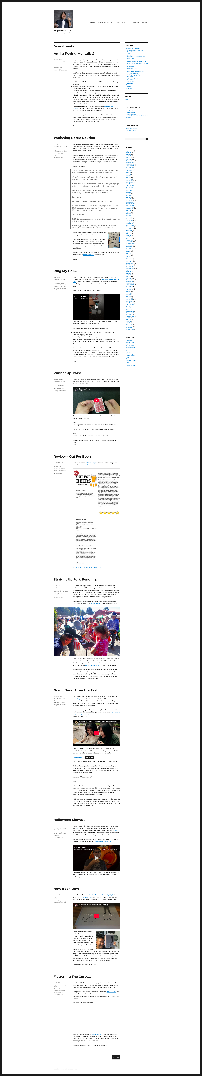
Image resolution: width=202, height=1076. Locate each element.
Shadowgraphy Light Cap (133, 75)
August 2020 (129, 270)
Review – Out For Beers (73, 456)
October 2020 (129, 266)
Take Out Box (130, 80)
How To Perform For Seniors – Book (136, 61)
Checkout (135, 22)
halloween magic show (60, 832)
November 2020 (130, 265)
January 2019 (129, 301)
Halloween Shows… (69, 820)
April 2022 (128, 237)
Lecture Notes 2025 (132, 68)
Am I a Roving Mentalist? (74, 53)
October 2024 (129, 187)
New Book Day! (66, 889)
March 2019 (129, 298)
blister (55, 700)
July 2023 (128, 212)
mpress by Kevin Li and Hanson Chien (60, 702)
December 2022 (130, 223)
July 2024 (128, 192)
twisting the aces (58, 390)
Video (55, 281)
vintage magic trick (131, 364)
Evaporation (129, 340)
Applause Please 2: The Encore (135, 50)
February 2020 (129, 279)
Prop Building (129, 354)
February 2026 (129, 160)
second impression (62, 704)
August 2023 (129, 210)
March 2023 (129, 218)
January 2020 (129, 281)
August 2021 (129, 250)
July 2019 (128, 291)
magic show (64, 590)
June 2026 (128, 154)
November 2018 (130, 304)
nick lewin (56, 470)
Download (89, 757)
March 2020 (129, 278)
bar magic (56, 468)
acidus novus (60, 64)
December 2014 (130, 311)
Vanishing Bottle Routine (74, 138)
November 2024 (130, 185)
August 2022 (129, 230)
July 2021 (128, 251)
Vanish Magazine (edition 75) (104, 841)
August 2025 (129, 170)
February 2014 (129, 326)
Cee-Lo (129, 53)
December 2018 (130, 303)
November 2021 (130, 245)
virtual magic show (62, 829)
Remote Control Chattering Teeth (135, 71)
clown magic (57, 283)
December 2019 (130, 283)
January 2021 (129, 261)
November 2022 (130, 225)
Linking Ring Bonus (131, 130)
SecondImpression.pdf (78, 757)
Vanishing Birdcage (131, 114)
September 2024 (130, 189)
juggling (62, 284)
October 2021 (129, 246)
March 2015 (129, 309)
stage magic (57, 153)
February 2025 (129, 180)
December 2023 (130, 203)
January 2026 (129, 162)
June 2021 (128, 253)
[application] (96, 307)
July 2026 (128, 152)
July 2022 (128, 232)
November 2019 (130, 284)
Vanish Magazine (88, 254)
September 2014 (130, 316)
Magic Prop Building (131, 111)
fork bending (57, 590)
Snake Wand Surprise (132, 78)
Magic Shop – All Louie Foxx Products (100, 22)
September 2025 (130, 169)
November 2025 (130, 165)
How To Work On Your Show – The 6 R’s (137, 63)
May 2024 (128, 195)
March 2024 (129, 199)
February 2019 (129, 299)
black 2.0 (56, 988)
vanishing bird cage (131, 360)
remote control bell (60, 288)
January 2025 (129, 182)
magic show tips (58, 61)
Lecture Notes (130, 66)
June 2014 (128, 319)
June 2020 (128, 273)
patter (64, 464)
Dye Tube (129, 55)
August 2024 (129, 190)
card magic (56, 385)
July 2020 (128, 271)
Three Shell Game (130, 112)
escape (55, 284)
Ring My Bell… (65, 271)
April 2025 (128, 177)
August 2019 (129, 289)
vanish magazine (63, 70)
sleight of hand (60, 388)
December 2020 (130, 263)
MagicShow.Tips (63, 30)
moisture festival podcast (132, 349)
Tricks (63, 61)
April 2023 (128, 217)
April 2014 (128, 322)
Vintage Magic (120, 22)
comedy (63, 283)
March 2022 (129, 238)
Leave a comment (58, 73)
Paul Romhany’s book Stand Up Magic (101, 895)
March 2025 (129, 179)
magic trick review (130, 347)
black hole (61, 988)
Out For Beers (89, 465)
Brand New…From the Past (76, 690)
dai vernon (62, 385)
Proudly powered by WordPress (71, 1069)
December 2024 (130, 184)
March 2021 (129, 258)
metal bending (64, 591)
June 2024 (128, 194)
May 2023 (128, 215)
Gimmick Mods (130, 342)
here (77, 828)
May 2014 (128, 321)
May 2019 (128, 294)
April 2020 (128, 276)
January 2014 (129, 327)
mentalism (56, 591)
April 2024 (128, 197)
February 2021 (129, 260)
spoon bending (58, 593)
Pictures (64, 146)
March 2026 (129, 159)
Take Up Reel (130, 81)
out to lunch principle (59, 472)
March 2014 (129, 324)
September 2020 (130, 268)
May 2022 (128, 235)
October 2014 (129, 314)
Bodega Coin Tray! (131, 51)
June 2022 (128, 233)
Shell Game (130, 76)
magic (55, 990)
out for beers (62, 470)
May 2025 (128, 175)
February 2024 (129, 200)
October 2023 (129, 207)
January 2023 (129, 222)
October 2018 (129, 306)
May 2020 (128, 275)
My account (144, 22)
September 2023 (130, 208)
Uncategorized (57, 587)
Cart (129, 22)
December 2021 (130, 243)
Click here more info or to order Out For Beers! (87, 567)
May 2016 (128, 308)
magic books (129, 344)
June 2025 (128, 174)
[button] (96, 307)
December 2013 (130, 329)
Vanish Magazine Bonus (132, 128)
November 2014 (130, 313)
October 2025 (129, 167)
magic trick (60, 286)
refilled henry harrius (61, 151)
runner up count (58, 387)
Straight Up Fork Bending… (76, 579)
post (115, 830)
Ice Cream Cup (130, 65)
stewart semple (61, 990)
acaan (55, 64)
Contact (127, 99)
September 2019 (130, 288)
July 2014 (128, 318)
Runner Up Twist (67, 373)
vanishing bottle (63, 155)
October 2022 (129, 227)
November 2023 (130, 205)
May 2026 (128, 156)
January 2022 (129, 241)
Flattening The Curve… (72, 976)
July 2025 (128, 172)
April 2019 (128, 296)
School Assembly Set (132, 73)
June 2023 (128, 213)
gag (59, 284)
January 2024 (129, 202)
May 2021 (128, 255)
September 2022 (130, 228)
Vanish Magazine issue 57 (93, 665)
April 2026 (128, 157)
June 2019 (128, 293)
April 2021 (128, 256)
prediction (56, 67)
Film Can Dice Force (132, 60)
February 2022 (129, 240)
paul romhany (57, 901)
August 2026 (129, 151)
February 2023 (129, 220)
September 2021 (130, 248)
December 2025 (130, 164)
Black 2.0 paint (111, 991)
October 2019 (129, 286)
